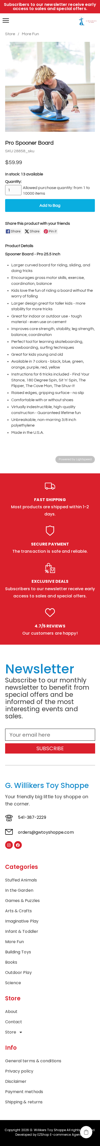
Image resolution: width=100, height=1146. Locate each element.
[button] (86, 1132)
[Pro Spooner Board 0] (50, 87)
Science (13, 982)
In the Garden (19, 890)
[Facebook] (18, 845)
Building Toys (18, 952)
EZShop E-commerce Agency (60, 1134)
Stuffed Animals (21, 880)
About (11, 1011)
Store (10, 34)
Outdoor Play (18, 972)
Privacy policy (19, 1071)
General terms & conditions (33, 1061)
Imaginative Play (22, 921)
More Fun (30, 34)
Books (11, 962)
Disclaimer (16, 1081)
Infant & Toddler (21, 931)
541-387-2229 (32, 817)
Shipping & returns (24, 1102)
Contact (13, 1022)
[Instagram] (9, 845)
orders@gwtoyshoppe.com (46, 832)
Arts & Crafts (18, 911)
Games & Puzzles (22, 900)
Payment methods (24, 1091)
